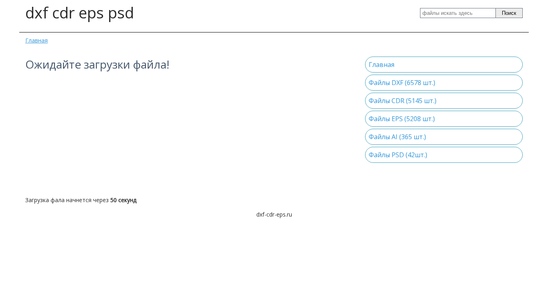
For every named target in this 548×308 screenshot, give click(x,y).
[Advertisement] (189, 134)
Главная (36, 40)
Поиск (509, 13)
